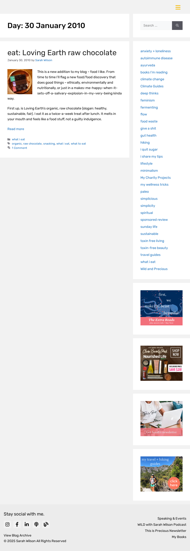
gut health (148, 135)
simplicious (149, 199)
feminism (147, 100)
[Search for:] (156, 25)
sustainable (149, 234)
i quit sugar (149, 149)
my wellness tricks (154, 184)
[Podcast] (36, 524)
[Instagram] (7, 524)
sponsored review (154, 220)
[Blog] (46, 524)
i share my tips (151, 156)
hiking (145, 142)
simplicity (147, 206)
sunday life (148, 227)
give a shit (148, 128)
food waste (149, 121)
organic (17, 143)
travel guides (150, 255)
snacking (49, 143)
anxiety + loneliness (155, 51)
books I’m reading (154, 72)
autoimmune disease (156, 58)
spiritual (146, 213)
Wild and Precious (154, 269)
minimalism (149, 171)
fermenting (149, 107)
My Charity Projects (155, 178)
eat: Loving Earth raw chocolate (62, 52)
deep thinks (149, 93)
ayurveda (147, 65)
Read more (15, 129)
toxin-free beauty (154, 248)
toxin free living (152, 241)
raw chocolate (32, 143)
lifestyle (146, 163)
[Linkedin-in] (26, 524)
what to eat (78, 143)
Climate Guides (151, 86)
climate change (152, 79)
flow (143, 114)
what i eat (18, 139)
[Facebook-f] (17, 524)
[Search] (177, 25)
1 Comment (19, 148)
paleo (144, 192)
